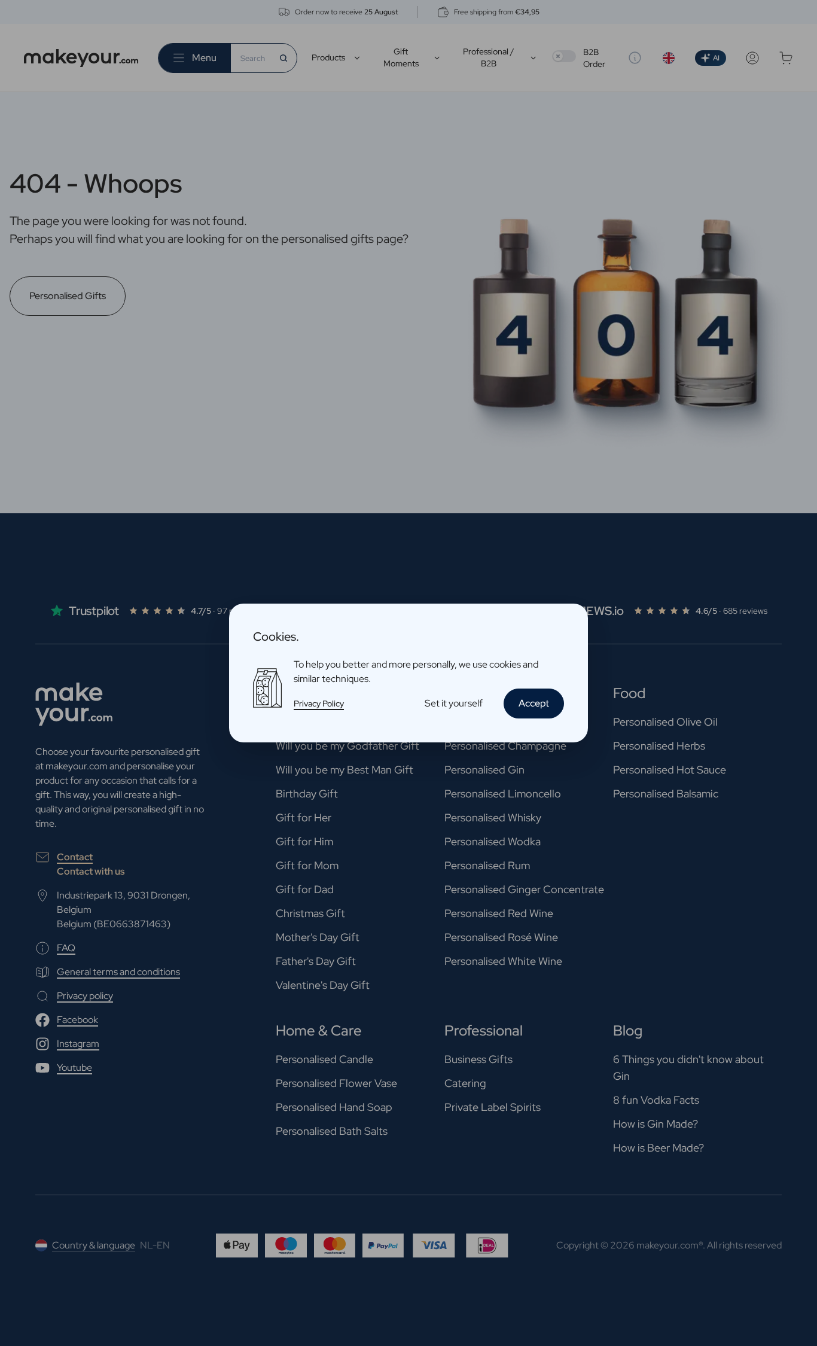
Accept (534, 703)
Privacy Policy (319, 703)
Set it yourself (454, 703)
